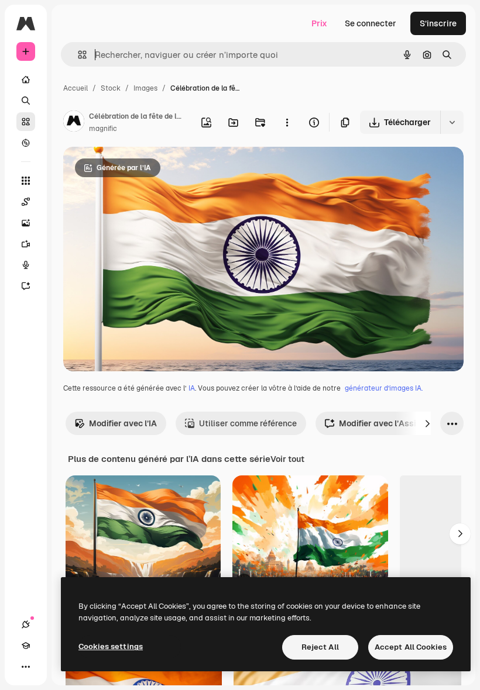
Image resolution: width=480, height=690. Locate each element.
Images (145, 88)
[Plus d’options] (287, 122)
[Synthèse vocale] (25, 265)
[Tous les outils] (25, 180)
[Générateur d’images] (25, 222)
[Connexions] (25, 624)
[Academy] (25, 645)
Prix (319, 23)
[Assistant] (25, 286)
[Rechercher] (25, 100)
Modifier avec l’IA (123, 423)
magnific (103, 128)
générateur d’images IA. (384, 388)
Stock (111, 88)
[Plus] (25, 666)
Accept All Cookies (411, 647)
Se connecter (370, 23)
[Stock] (25, 121)
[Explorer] (25, 142)
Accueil (75, 88)
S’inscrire (438, 23)
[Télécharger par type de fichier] (452, 122)
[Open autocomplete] (77, 54)
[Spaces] (25, 201)
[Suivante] (427, 423)
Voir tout (287, 459)
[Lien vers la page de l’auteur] (73, 123)
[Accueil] (25, 79)
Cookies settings (110, 646)
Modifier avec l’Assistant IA (393, 423)
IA (191, 388)
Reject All (320, 647)
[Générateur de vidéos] (25, 243)
